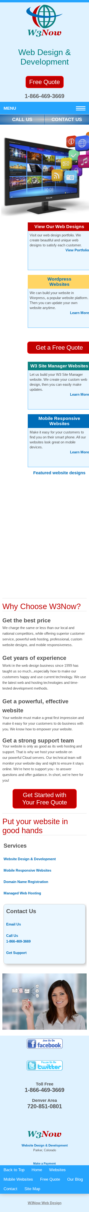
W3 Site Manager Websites (59, 365)
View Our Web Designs (59, 226)
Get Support (16, 953)
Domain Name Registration (26, 882)
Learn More (79, 313)
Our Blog (75, 1179)
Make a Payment (44, 1163)
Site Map (32, 1189)
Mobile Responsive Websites (59, 421)
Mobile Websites (18, 1179)
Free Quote (50, 1179)
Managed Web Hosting (22, 893)
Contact (10, 1189)
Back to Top (14, 1170)
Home (37, 1170)
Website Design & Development (30, 859)
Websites (57, 1170)
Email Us (13, 924)
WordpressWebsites (59, 282)
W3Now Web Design (44, 1203)
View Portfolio (77, 250)
